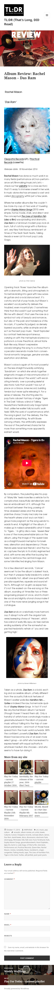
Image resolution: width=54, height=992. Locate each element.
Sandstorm (34, 850)
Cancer (13, 835)
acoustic (17, 832)
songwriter (8, 852)
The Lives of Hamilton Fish (33, 216)
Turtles (21, 855)
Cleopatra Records (14, 158)
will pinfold (29, 855)
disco (24, 837)
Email (7, 925)
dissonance (31, 837)
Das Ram (7, 837)
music (41, 830)
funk (47, 840)
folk (23, 840)
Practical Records (24, 847)
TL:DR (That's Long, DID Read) (21, 22)
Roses (26, 850)
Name (7, 914)
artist (37, 832)
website (23, 185)
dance (46, 835)
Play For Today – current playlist (41, 779)
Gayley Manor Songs (12, 842)
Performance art (10, 847)
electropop (8, 840)
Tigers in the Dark (11, 855)
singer (41, 850)
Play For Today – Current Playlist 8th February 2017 (26, 811)
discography (17, 195)
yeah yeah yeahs (40, 855)
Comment (9, 879)
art (37, 830)
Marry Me (33, 845)
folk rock (28, 840)
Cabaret (7, 835)
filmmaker (17, 840)
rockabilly (20, 850)
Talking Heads (18, 852)
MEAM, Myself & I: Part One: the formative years (41, 811)
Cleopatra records (24, 835)
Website (8, 936)
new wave (41, 845)
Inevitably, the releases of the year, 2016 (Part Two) (26, 781)
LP (27, 845)
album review (26, 832)
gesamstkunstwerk (28, 842)
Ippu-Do (7, 845)
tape (26, 852)
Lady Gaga (22, 845)
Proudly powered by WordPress (16, 988)
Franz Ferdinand (39, 840)
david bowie (16, 837)
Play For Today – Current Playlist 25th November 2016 (11, 812)
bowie (42, 832)
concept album (37, 835)
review (12, 850)
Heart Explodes (42, 842)
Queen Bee (36, 847)
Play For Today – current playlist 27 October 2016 (11, 781)
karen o (14, 845)
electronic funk (42, 837)
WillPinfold (28, 830)
